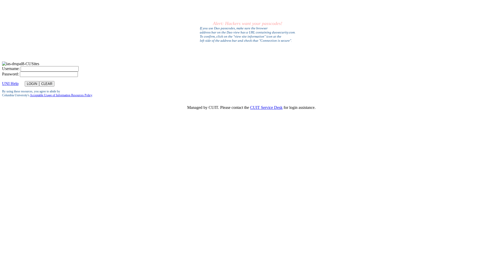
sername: (11, 68)
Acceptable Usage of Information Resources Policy (61, 95)
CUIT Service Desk (266, 107)
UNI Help (10, 83)
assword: (10, 74)
